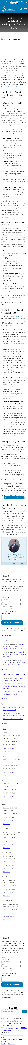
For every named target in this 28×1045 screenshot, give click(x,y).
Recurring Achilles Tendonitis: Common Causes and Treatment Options (13, 646)
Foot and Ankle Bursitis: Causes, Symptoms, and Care (14, 654)
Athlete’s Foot (8, 171)
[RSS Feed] (17, 1009)
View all (4, 669)
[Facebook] (9, 1009)
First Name (5, 597)
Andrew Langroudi (14, 555)
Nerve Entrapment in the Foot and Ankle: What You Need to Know (15, 662)
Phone (4, 606)
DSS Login (11, 1044)
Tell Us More (5, 613)
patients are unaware (13, 316)
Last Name (5, 602)
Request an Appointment (14, 498)
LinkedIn (14, 563)
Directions (6, 752)
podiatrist (14, 493)
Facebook (6, 563)
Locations (5, 611)
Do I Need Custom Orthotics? (13, 719)
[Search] (24, 1011)
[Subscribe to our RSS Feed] (15, 674)
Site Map (4, 1044)
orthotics (22, 205)
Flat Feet (6, 179)
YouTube (22, 563)
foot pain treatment (11, 86)
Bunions (6, 151)
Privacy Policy (17, 1023)
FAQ (3, 704)
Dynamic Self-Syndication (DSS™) (11, 1040)
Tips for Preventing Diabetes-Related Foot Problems (14, 686)
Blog (3, 674)
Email (3, 609)
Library (4, 640)
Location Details (8, 748)
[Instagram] (12, 1009)
